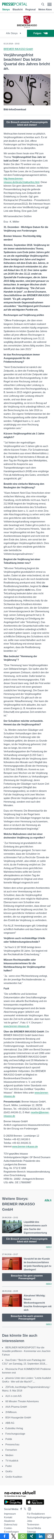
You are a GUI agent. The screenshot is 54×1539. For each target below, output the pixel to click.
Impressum (10, 1514)
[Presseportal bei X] (24, 1509)
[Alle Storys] (27, 27)
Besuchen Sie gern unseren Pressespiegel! (27, 1277)
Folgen (37, 33)
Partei (8, 1466)
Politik (8, 1439)
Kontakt (8, 1517)
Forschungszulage (15, 1433)
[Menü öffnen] (49, 4)
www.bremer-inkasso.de (16, 1026)
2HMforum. (11, 1412)
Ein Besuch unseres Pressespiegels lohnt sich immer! (27, 123)
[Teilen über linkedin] (40, 1536)
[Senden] (49, 1536)
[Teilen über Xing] (31, 1536)
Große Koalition (13, 1477)
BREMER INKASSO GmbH (18, 49)
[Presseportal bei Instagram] (28, 1508)
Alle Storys (12, 33)
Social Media (34, 1528)
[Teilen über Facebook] (4, 1536)
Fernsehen (11, 1450)
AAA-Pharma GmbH (16, 1407)
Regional (30, 9)
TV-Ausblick (11, 1460)
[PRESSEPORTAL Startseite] (14, 4)
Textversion (33, 1524)
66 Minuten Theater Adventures (22, 1401)
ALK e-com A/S (13, 1396)
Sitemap (31, 1531)
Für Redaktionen (36, 1514)
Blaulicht (18, 9)
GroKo (8, 1471)
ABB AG (9, 1423)
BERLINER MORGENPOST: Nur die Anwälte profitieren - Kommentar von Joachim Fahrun (26, 1351)
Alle (47, 1200)
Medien (9, 1455)
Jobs (29, 1521)
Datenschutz (10, 1524)
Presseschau (12, 1444)
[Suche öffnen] (42, 4)
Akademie (9, 1521)
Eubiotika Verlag (14, 1428)
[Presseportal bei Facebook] (20, 1509)
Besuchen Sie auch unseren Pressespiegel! (27, 1317)
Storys (6, 9)
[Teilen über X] (13, 1536)
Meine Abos (45, 9)
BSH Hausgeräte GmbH (18, 1417)
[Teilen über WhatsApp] (22, 1536)
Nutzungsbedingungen (39, 1517)
